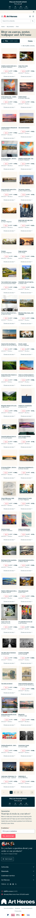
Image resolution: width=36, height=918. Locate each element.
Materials (4, 871)
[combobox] (15, 21)
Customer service (8, 875)
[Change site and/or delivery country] (33, 11)
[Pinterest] (10, 884)
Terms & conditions (9, 908)
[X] (16, 884)
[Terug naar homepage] (10, 16)
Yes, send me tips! (8, 836)
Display (30, 41)
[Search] (32, 21)
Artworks (5, 867)
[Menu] (2, 16)
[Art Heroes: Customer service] (34, 875)
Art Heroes (5, 880)
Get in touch (8, 859)
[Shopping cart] (33, 16)
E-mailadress (5, 828)
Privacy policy (18, 911)
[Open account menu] (30, 16)
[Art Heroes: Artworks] (34, 867)
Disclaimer (17, 908)
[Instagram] (8, 884)
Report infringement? (26, 908)
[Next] (31, 792)
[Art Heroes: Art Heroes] (34, 880)
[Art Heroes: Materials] (34, 871)
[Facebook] (13, 884)
